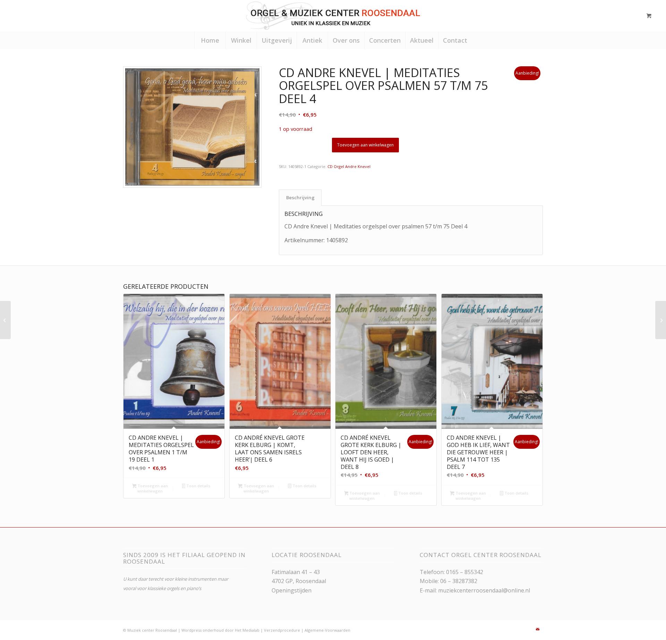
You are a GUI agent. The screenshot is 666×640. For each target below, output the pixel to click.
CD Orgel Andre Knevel (348, 166)
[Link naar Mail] (537, 629)
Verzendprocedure (282, 630)
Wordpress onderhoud (202, 630)
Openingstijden (291, 590)
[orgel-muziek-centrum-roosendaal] (333, 15)
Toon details (197, 485)
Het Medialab (247, 630)
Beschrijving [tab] (300, 197)
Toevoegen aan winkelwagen (365, 145)
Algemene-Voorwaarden (327, 630)
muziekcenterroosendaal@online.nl (484, 590)
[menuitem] (209, 40)
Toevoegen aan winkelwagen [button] (152, 488)
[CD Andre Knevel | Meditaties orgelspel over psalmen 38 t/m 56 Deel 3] (5, 320)
